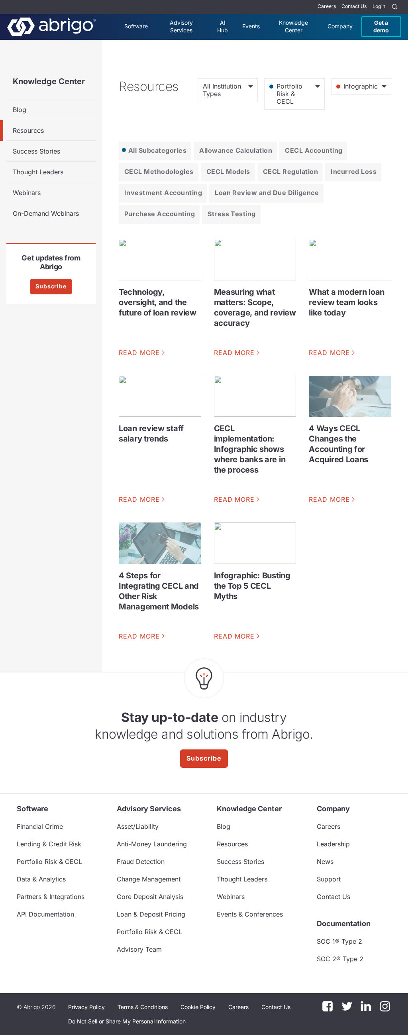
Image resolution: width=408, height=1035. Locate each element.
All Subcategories (157, 150)
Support (329, 879)
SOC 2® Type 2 (340, 959)
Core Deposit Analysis (150, 897)
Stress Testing (232, 214)
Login (379, 6)
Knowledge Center (293, 26)
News (325, 861)
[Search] (394, 7)
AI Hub (222, 26)
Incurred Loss (354, 171)
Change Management (148, 879)
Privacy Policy (86, 1006)
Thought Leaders (38, 172)
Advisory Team (139, 949)
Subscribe (51, 286)
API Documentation (45, 914)
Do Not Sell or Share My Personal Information (127, 1021)
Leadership (333, 844)
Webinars (27, 193)
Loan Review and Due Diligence (267, 193)
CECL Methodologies (159, 171)
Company (340, 26)
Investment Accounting (163, 193)
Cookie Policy (198, 1006)
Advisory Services (181, 26)
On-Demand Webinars (46, 213)
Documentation (344, 923)
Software (136, 26)
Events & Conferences (250, 914)
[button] (127, 1021)
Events (251, 26)
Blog (19, 110)
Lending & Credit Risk (49, 844)
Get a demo (381, 26)
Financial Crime (40, 826)
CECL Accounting (313, 150)
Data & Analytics (41, 879)
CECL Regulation (290, 171)
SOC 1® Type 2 (339, 941)
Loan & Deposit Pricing (151, 914)
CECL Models (228, 171)
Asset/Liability (138, 826)
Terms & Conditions (143, 1006)
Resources (28, 130)
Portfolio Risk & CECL (49, 861)
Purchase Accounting (159, 214)
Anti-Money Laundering (152, 844)
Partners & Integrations (50, 897)
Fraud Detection (141, 861)
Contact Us (354, 6)
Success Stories (36, 151)
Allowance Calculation (235, 150)
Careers (327, 6)
